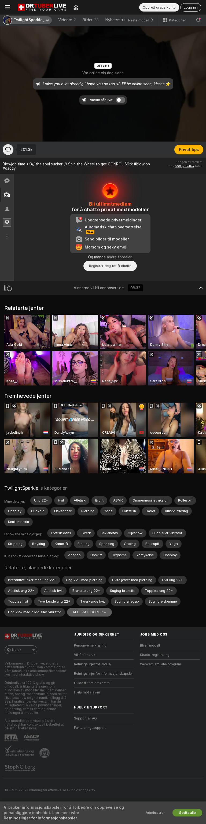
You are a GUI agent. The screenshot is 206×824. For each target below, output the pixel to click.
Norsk (16, 650)
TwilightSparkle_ (22, 488)
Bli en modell (150, 645)
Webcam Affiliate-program (160, 664)
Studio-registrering (155, 655)
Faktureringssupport (90, 728)
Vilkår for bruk (84, 655)
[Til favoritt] (8, 149)
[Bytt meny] (7, 7)
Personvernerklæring (90, 645)
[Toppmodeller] (76, 7)
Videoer (67, 19)
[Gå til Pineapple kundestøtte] (45, 753)
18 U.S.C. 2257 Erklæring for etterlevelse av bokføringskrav (50, 790)
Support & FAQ (85, 718)
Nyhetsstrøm (117, 19)
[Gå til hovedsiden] (42, 7)
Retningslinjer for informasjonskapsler (103, 673)
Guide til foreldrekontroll (92, 683)
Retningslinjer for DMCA (92, 664)
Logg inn (191, 7)
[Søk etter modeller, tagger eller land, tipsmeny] (198, 20)
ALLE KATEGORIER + (89, 612)
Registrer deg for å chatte (110, 266)
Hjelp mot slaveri (87, 692)
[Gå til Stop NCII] (20, 768)
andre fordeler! (120, 257)
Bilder (90, 19)
